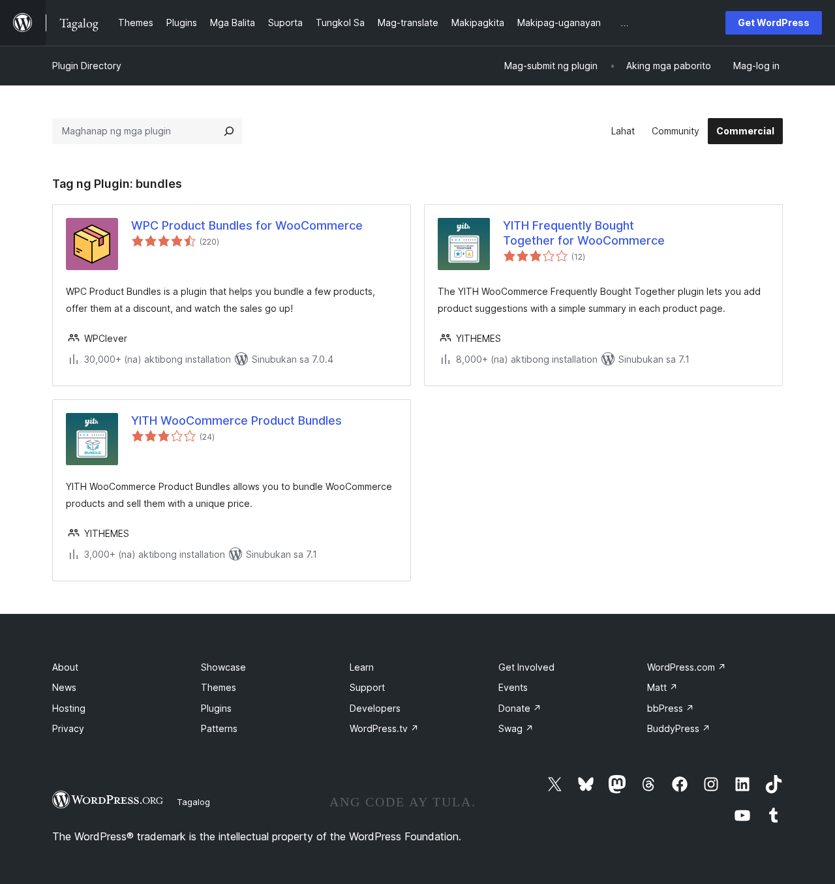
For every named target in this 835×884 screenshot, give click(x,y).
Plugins (216, 708)
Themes (218, 687)
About (65, 667)
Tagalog (193, 802)
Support (367, 687)
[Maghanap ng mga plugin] (229, 131)
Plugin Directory (86, 65)
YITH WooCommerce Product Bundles (236, 420)
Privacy (68, 728)
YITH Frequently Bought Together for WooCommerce (584, 233)
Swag (516, 728)
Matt (662, 687)
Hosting (68, 708)
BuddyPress (678, 728)
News (64, 687)
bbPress (670, 708)
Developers (375, 708)
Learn (362, 667)
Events (513, 687)
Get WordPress (774, 22)
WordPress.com (686, 667)
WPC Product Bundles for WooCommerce (247, 225)
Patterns (219, 728)
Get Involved (526, 667)
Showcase (223, 667)
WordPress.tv (384, 728)
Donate (519, 708)
